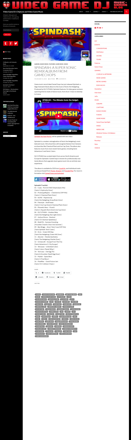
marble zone (54, 311)
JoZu (96, 96)
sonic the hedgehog (66, 324)
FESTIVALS (99, 52)
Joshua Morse (75, 309)
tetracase (49, 331)
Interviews (98, 92)
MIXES (98, 126)
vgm (75, 331)
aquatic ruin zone (48, 294)
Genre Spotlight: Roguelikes (10, 80)
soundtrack (40, 326)
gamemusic (77, 304)
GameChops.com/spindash (54, 173)
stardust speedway (54, 328)
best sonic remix (71, 294)
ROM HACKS (100, 85)
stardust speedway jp (70, 328)
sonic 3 (44, 319)
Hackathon (98, 89)
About (81, 11)
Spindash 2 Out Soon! (9, 85)
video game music (52, 333)
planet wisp (60, 314)
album (38, 294)
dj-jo (72, 299)
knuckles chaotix (41, 311)
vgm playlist (40, 333)
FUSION (99, 115)
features (74, 301)
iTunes (53, 171)
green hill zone (41, 306)
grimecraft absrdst (54, 306)
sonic (38, 319)
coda (69, 297)
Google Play (69, 171)
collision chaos (41, 299)
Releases (99, 137)
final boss (39, 304)
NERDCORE (100, 129)
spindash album (68, 326)
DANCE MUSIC (44, 64)
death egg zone (53, 299)
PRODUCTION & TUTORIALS (105, 133)
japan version (50, 309)
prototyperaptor (72, 314)
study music (39, 331)
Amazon (59, 171)
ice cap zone (39, 309)
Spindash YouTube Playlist (42, 136)
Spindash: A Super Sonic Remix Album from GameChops (55, 71)
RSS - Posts (7, 52)
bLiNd (37, 297)
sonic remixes (74, 321)
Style (96, 144)
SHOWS (99, 56)
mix (62, 311)
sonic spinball (40, 324)
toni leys (58, 331)
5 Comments (62, 79)
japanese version (63, 309)
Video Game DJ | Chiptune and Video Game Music (23, 12)
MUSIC (87, 11)
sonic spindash (52, 324)
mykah (68, 311)
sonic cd (65, 319)
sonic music (39, 321)
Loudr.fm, (62, 168)
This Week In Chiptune (116, 11)
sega (75, 316)
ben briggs (60, 294)
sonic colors (75, 319)
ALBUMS (37, 64)
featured (66, 301)
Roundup (97, 140)
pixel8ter (51, 314)
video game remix (65, 333)
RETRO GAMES (101, 81)
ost (74, 311)
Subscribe (7, 34)
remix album (46, 316)
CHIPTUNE (100, 107)
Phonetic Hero (40, 314)
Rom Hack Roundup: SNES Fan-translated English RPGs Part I (13, 107)
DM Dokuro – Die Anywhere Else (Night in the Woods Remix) (10, 91)
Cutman (52, 79)
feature (58, 301)
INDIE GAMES (101, 78)
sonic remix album (61, 321)
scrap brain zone (65, 316)
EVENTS (104, 11)
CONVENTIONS (101, 48)
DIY (96, 41)
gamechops (67, 304)
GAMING (95, 11)
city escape (61, 297)
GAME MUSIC (60, 64)
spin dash (50, 326)
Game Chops (99, 67)
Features (52, 64)
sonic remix (49, 321)
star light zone (41, 328)
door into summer (41, 301)
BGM (80, 294)
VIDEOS (97, 148)
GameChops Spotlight (103, 122)
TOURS (98, 59)
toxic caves (67, 331)
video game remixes (42, 336)
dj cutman (64, 299)
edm (51, 301)
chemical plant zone (48, 297)
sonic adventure (54, 319)
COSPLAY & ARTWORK (104, 74)
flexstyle (48, 304)
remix (38, 316)
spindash (58, 326)
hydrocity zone (68, 306)
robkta (55, 316)
